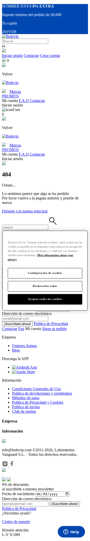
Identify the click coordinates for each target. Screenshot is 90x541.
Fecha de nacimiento (18, 494)
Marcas (15, 91)
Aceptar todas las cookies (45, 298)
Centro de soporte (16, 521)
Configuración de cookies (45, 272)
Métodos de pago (25, 398)
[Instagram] (5, 465)
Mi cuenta (33, 329)
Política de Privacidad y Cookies (37, 402)
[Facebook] (12, 465)
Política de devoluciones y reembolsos (42, 393)
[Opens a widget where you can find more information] (71, 532)
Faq (21, 329)
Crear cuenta (50, 55)
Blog (16, 350)
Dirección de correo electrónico (27, 499)
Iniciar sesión (12, 55)
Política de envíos (26, 407)
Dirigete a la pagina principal (25, 211)
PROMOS (10, 96)
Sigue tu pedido (54, 329)
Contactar (31, 55)
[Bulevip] (10, 36)
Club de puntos (24, 411)
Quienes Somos (24, 346)
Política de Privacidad (51, 323)
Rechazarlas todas (45, 285)
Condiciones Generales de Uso (36, 389)
